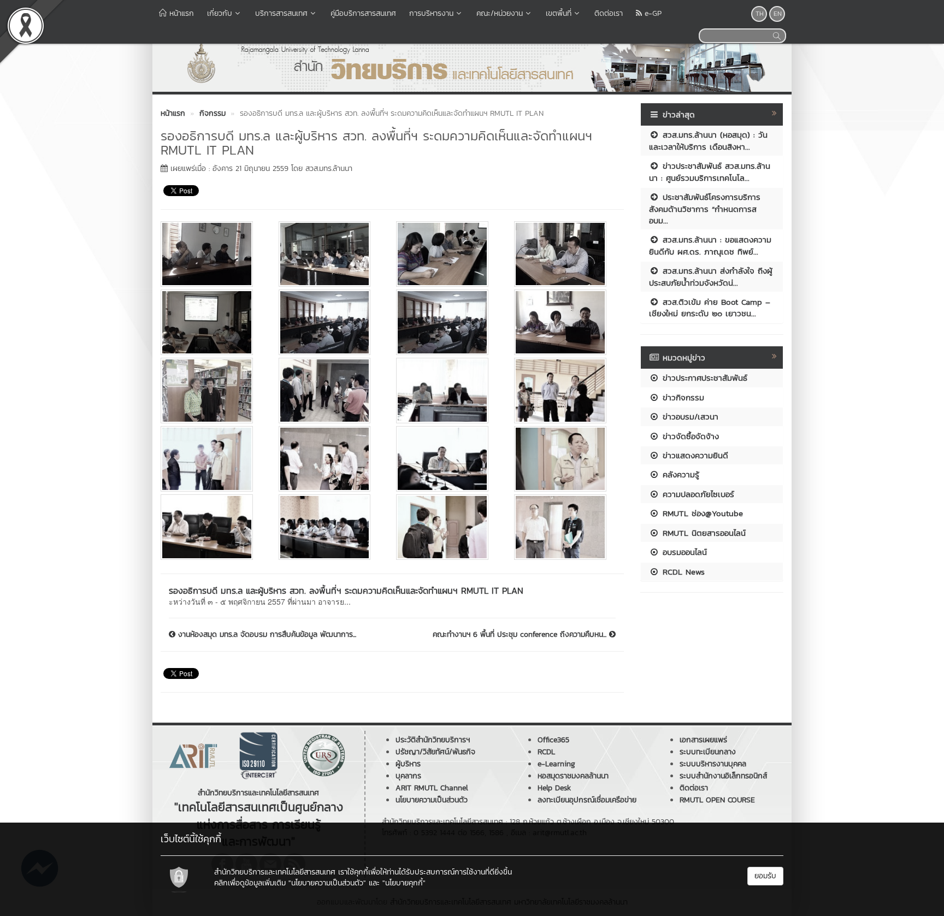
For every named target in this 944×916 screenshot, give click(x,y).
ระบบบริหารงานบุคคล (713, 764)
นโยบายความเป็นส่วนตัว (432, 800)
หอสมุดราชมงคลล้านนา (573, 776)
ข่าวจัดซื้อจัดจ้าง (689, 436)
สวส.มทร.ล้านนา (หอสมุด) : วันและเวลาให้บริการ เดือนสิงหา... (708, 140)
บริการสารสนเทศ (281, 13)
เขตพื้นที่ (558, 13)
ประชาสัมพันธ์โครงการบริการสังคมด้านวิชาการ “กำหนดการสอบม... (704, 209)
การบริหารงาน (431, 13)
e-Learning (556, 764)
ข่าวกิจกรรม (681, 397)
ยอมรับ (765, 876)
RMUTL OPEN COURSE (717, 800)
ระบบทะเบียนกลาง (708, 752)
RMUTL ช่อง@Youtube (701, 513)
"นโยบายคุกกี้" (404, 883)
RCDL (546, 752)
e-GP (652, 13)
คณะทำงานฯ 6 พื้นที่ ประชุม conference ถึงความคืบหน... (521, 634)
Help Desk (554, 788)
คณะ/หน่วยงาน (499, 13)
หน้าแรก (180, 13)
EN (778, 14)
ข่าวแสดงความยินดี (693, 455)
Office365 (553, 740)
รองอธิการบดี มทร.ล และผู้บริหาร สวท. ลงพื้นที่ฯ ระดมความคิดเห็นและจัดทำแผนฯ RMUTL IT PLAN (346, 590)
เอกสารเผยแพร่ (703, 740)
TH (760, 14)
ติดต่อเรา (608, 13)
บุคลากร (408, 776)
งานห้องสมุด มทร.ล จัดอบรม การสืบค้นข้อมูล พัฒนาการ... (265, 634)
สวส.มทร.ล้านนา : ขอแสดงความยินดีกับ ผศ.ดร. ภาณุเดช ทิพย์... (710, 245)
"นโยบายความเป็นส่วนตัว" (327, 883)
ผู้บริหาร (408, 764)
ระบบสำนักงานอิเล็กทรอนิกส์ (723, 776)
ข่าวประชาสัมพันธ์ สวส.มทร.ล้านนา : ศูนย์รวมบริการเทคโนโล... (709, 171)
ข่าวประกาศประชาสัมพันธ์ (703, 377)
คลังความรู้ (679, 474)
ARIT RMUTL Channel (432, 788)
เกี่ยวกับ (219, 13)
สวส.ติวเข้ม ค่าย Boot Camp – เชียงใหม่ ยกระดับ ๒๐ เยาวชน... (709, 308)
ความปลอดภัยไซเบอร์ (696, 494)
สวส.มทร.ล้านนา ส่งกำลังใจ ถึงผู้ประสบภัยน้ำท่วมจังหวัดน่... (710, 276)
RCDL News (682, 571)
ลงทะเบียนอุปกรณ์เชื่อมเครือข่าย (587, 800)
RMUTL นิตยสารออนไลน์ (702, 533)
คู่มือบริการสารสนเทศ (363, 13)
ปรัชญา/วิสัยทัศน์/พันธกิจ (435, 752)
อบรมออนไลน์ (683, 552)
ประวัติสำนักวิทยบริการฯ (433, 740)
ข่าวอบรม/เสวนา (688, 416)
